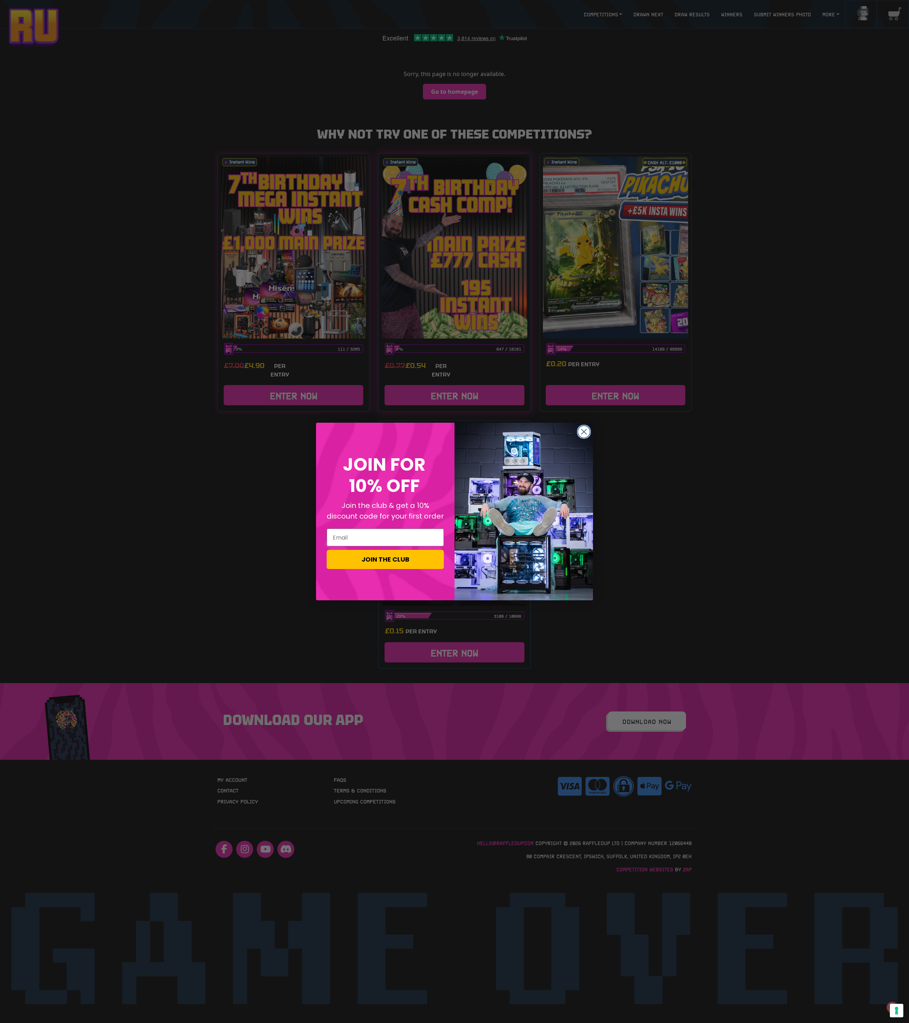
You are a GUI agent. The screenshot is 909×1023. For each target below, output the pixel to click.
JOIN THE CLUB (385, 559)
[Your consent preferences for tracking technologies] (896, 1010)
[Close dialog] (584, 432)
